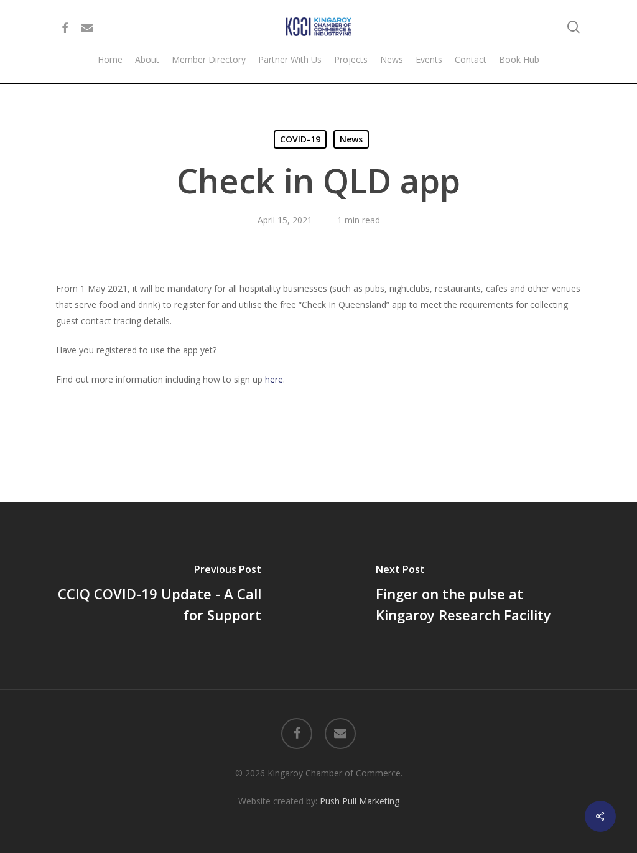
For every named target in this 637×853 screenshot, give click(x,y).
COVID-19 (300, 139)
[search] (573, 27)
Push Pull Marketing (359, 801)
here (274, 379)
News (351, 139)
